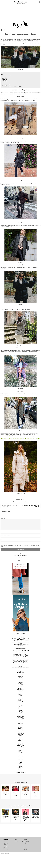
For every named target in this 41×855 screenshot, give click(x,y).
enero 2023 (20, 684)
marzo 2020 (20, 726)
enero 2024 (20, 670)
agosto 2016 (20, 749)
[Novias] (5, 790)
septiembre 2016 (20, 747)
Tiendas (20, 771)
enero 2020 (20, 728)
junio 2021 (20, 707)
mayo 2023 (20, 679)
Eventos (20, 762)
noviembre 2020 (20, 716)
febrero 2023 (20, 683)
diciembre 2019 (20, 729)
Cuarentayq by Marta (17, 653)
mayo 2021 (20, 709)
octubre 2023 (20, 673)
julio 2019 (20, 735)
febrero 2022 (20, 698)
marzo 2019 (20, 740)
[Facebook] (19, 560)
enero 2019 (20, 743)
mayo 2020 (20, 723)
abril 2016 (20, 753)
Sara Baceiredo (5, 77)
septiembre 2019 (20, 733)
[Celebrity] (15, 814)
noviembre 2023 (20, 672)
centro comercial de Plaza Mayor (6, 435)
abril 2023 (20, 681)
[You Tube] (25, 843)
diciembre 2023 (20, 671)
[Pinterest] (26, 841)
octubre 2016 (20, 746)
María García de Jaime (6, 84)
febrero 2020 (20, 727)
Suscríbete (25, 849)
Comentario (3, 518)
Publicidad (5, 842)
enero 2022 (20, 699)
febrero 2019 (20, 741)
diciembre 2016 (20, 744)
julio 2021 (20, 706)
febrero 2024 (20, 668)
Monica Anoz (5, 79)
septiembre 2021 (20, 704)
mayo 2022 (20, 694)
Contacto (5, 844)
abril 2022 (20, 695)
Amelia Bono (5, 80)
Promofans (20, 768)
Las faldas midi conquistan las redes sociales (20, 640)
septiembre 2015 (20, 755)
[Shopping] (5, 814)
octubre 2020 (20, 717)
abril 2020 (20, 724)
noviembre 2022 (20, 687)
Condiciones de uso (6, 847)
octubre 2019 (20, 732)
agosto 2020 (20, 719)
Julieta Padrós (5, 85)
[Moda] (15, 790)
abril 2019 (20, 739)
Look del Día (20, 765)
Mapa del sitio (6, 843)
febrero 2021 (20, 712)
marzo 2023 (20, 682)
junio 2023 (20, 678)
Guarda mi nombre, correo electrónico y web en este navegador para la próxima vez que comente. (20, 546)
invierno (26, 501)
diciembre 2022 (20, 685)
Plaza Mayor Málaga (20, 767)
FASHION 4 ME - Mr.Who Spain (17, 659)
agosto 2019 (20, 734)
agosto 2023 (20, 676)
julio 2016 (20, 750)
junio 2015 (20, 756)
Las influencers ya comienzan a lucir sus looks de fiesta (9, 506)
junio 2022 (20, 693)
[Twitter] (24, 841)
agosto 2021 (20, 705)
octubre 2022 (20, 688)
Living (20, 763)
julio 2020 (20, 721)
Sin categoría (20, 769)
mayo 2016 (20, 752)
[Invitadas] (35, 814)
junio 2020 (20, 722)
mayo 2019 (20, 738)
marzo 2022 (20, 696)
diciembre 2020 (20, 715)
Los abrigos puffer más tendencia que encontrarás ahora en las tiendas (12, 86)
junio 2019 (20, 736)
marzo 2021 (20, 711)
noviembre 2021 (20, 701)
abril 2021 (20, 710)
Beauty (20, 761)
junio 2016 (20, 751)
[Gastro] (25, 790)
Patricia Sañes (5, 78)
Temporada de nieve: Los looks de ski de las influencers (31, 506)
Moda (20, 766)
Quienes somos (6, 841)
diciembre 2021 (20, 700)
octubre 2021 (20, 702)
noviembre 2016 (20, 745)
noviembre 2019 (20, 730)
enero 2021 (20, 713)
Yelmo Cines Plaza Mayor (20, 772)
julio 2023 (20, 677)
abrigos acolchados (21, 501)
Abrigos (15, 501)
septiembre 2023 (20, 675)
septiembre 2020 (20, 718)
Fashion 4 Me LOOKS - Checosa (20, 661)
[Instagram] (21, 560)
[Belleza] (35, 790)
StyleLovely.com (20, 2)
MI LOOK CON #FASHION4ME (17, 650)
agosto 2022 (20, 690)
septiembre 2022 (20, 689)
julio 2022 (20, 692)
